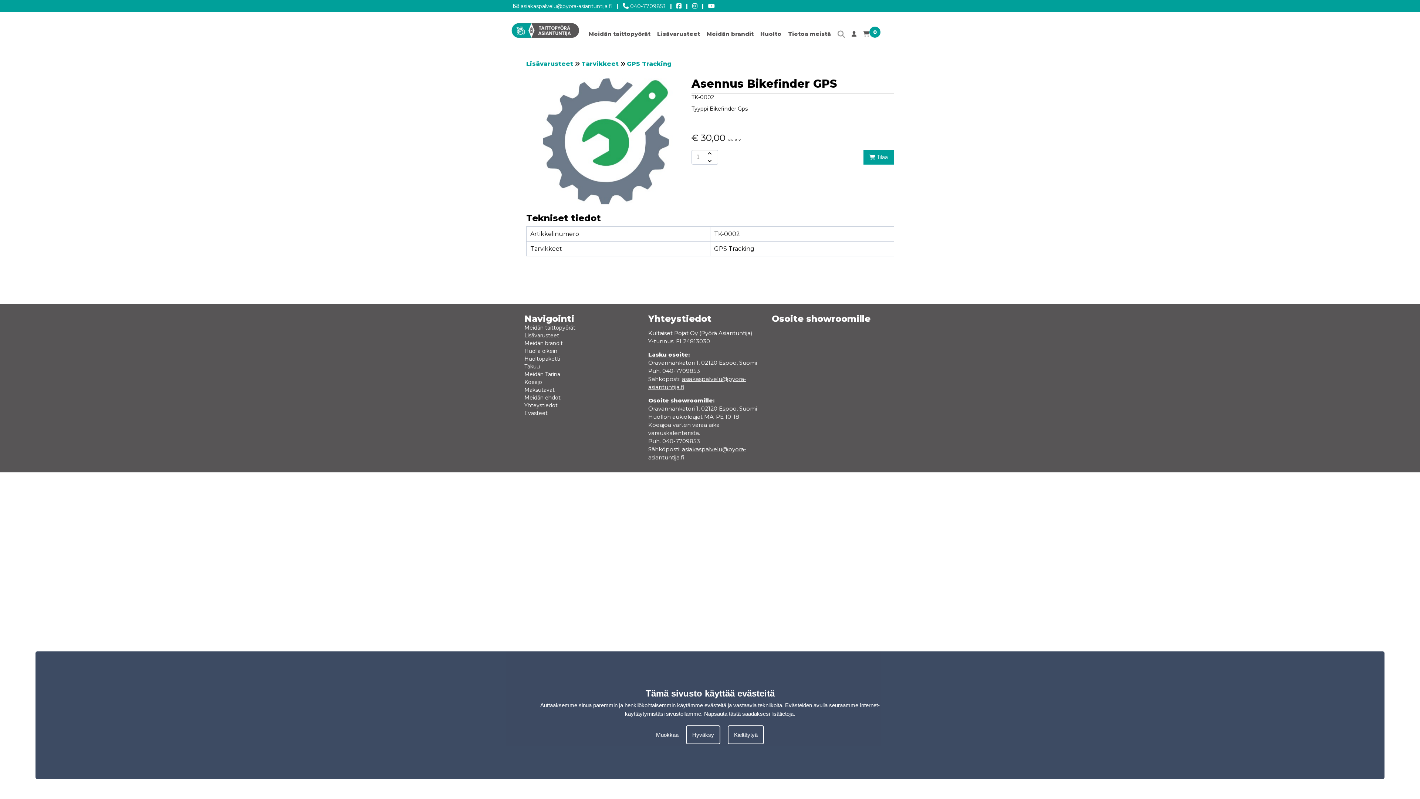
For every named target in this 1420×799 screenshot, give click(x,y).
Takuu (532, 366)
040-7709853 (647, 6)
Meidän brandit (730, 33)
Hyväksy (703, 735)
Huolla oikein (540, 351)
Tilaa (881, 157)
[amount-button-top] (709, 153)
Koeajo (533, 382)
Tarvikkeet (600, 63)
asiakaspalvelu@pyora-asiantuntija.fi (565, 6)
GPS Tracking (649, 63)
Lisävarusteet (678, 33)
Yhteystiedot (541, 405)
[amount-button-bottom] (709, 161)
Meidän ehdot (542, 397)
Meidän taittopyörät (619, 33)
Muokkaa (667, 735)
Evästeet (536, 413)
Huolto (770, 33)
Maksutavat (539, 390)
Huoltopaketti (542, 358)
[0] (866, 35)
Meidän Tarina (542, 374)
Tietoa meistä (809, 33)
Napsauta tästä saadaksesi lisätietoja (749, 714)
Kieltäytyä (746, 735)
